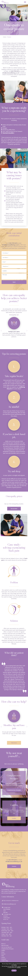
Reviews (3, 954)
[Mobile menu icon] (25, 2)
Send (14, 282)
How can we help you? (6, 947)
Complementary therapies (14, 790)
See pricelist (14, 508)
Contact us (7, 974)
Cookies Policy (4, 960)
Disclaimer (3, 959)
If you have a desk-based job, (14, 436)
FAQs (2, 955)
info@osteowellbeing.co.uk (10, 73)
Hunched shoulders (8, 133)
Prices (2, 952)
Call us (22, 974)
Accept (14, 970)
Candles (14, 818)
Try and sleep (14, 471)
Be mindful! (14, 406)
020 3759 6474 (15, 71)
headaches (5, 57)
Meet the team (4, 945)
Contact (14, 866)
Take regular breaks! (14, 376)
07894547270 (15, 900)
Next (27, 330)
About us (3, 943)
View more (14, 743)
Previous (1, 330)
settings (18, 967)
